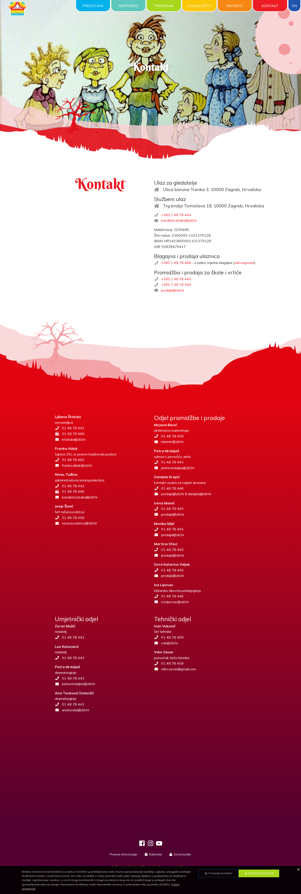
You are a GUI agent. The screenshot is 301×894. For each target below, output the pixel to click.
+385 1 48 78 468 (176, 262)
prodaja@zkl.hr (172, 290)
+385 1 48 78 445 (176, 279)
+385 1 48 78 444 (176, 215)
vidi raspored (244, 262)
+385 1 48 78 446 (176, 284)
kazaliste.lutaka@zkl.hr (179, 220)
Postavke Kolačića (220, 873)
